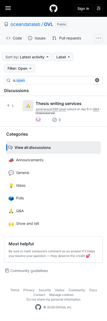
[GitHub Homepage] (38, 307)
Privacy (29, 290)
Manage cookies (61, 295)
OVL (48, 24)
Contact (39, 295)
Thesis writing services (59, 103)
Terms (14, 290)
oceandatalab (25, 24)
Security (45, 290)
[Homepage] (53, 8)
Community (77, 290)
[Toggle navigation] (8, 8)
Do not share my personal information (53, 299)
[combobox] (52, 80)
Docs (93, 290)
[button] (97, 80)
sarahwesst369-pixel (51, 109)
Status (59, 290)
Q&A (96, 109)
